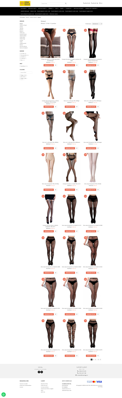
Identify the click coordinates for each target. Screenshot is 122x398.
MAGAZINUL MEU (24, 381)
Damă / (28, 17)
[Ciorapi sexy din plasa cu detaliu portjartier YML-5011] (50, 209)
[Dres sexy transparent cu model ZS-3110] (71, 209)
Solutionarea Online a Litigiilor (47, 388)
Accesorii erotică (23, 34)
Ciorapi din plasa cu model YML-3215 (71, 183)
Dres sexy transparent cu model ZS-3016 (50, 308)
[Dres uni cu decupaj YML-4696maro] (71, 126)
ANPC (42, 390)
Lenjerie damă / (33, 17)
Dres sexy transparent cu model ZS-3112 (50, 350)
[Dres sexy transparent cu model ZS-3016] (50, 292)
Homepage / (23, 17)
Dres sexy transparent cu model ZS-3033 (92, 266)
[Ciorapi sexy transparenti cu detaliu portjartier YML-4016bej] (50, 84)
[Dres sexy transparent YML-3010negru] (93, 126)
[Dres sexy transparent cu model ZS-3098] (93, 209)
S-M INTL (23, 56)
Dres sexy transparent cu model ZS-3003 (92, 308)
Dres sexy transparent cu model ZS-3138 (71, 350)
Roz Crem (23, 76)
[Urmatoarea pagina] (100, 359)
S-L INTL (22, 53)
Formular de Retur (45, 387)
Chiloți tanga (22, 38)
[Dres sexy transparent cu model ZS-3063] (71, 250)
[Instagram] (41, 372)
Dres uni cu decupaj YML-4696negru (92, 100)
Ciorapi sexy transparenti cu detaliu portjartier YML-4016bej (50, 101)
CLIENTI (43, 381)
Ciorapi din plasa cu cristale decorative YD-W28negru (50, 60)
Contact (21, 387)
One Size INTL (24, 55)
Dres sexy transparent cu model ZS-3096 (50, 266)
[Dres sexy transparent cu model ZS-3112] (50, 333)
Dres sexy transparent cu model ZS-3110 (71, 225)
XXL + (22, 60)
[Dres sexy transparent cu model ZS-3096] (50, 250)
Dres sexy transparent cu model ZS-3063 (71, 266)
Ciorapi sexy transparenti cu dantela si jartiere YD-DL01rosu (93, 60)
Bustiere (21, 29)
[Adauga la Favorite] (55, 65)
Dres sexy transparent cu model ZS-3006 (71, 308)
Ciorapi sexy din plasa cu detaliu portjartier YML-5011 (50, 226)
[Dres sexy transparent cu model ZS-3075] (93, 333)
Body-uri (21, 31)
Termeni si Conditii (23, 383)
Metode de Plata (44, 383)
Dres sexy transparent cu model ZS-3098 (92, 225)
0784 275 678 (82, 371)
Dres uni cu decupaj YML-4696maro (71, 142)
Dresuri (21, 23)
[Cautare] (65, 3)
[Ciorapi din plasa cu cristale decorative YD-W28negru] (50, 43)
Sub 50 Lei (23, 66)
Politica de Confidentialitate (25, 385)
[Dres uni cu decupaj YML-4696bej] (50, 126)
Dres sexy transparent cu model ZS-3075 (92, 350)
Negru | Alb (23, 78)
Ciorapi (21, 26)
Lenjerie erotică (23, 43)
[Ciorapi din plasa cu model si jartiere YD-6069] (71, 43)
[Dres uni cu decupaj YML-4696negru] (93, 84)
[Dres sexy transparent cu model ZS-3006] (71, 292)
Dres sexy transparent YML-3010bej (50, 183)
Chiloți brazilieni (23, 35)
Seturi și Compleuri (24, 47)
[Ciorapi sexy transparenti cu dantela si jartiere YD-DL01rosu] (93, 43)
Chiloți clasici (22, 37)
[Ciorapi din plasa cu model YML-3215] (71, 167)
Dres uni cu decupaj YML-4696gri (71, 100)
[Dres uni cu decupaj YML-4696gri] (71, 84)
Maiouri (21, 44)
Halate (21, 41)
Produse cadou (54, 14)
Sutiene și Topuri (23, 25)
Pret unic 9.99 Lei (23, 46)
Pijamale (21, 28)
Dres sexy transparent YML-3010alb (92, 183)
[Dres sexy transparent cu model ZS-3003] (93, 292)
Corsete (21, 40)
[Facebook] (39, 372)
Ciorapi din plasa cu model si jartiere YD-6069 (71, 60)
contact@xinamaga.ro (82, 375)
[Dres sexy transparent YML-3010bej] (50, 167)
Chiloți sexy (22, 32)
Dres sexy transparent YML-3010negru (93, 142)
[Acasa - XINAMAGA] (27, 3)
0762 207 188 (82, 373)
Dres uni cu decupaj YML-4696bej (50, 142)
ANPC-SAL (43, 392)
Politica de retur (44, 385)
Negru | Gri (23, 75)
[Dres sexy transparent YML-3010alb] (93, 167)
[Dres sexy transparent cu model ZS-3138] (71, 333)
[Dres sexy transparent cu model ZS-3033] (93, 250)
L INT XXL (23, 58)
